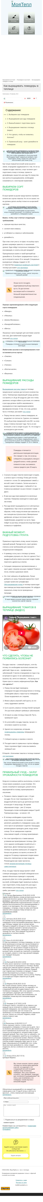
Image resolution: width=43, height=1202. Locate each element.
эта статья (14, 338)
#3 (6, 962)
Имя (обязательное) (11, 1098)
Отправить (6, 1129)
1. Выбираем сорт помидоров (18, 114)
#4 (6, 984)
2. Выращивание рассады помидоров (21, 119)
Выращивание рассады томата (14, 389)
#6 (5, 1023)
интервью (6, 901)
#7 (6, 1056)
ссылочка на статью (10, 911)
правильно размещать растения (26, 265)
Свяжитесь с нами (21, 1180)
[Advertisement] (21, 56)
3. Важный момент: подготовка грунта (21, 123)
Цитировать (7, 913)
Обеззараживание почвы (13, 584)
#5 (5, 1003)
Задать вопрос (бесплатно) (16, 1155)
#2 (5, 940)
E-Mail (6, 1102)
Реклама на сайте (21, 1182)
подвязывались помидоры (14, 732)
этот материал (22, 268)
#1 (6, 895)
